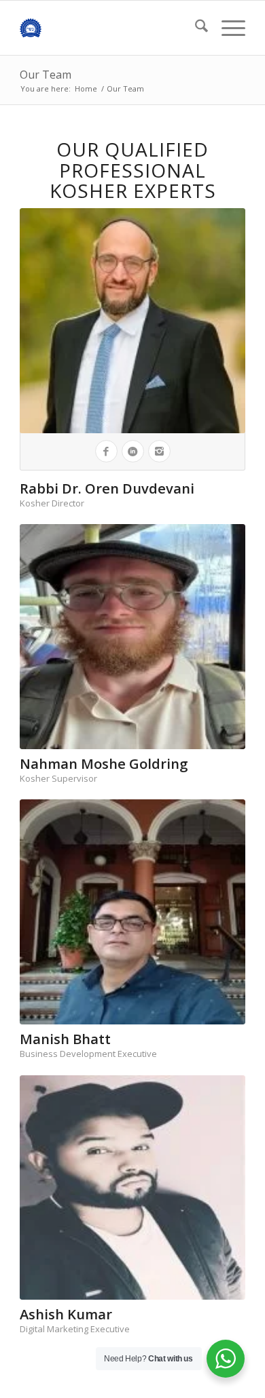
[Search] (194, 28)
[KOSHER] (110, 28)
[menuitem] (194, 28)
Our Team (45, 74)
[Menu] (226, 28)
